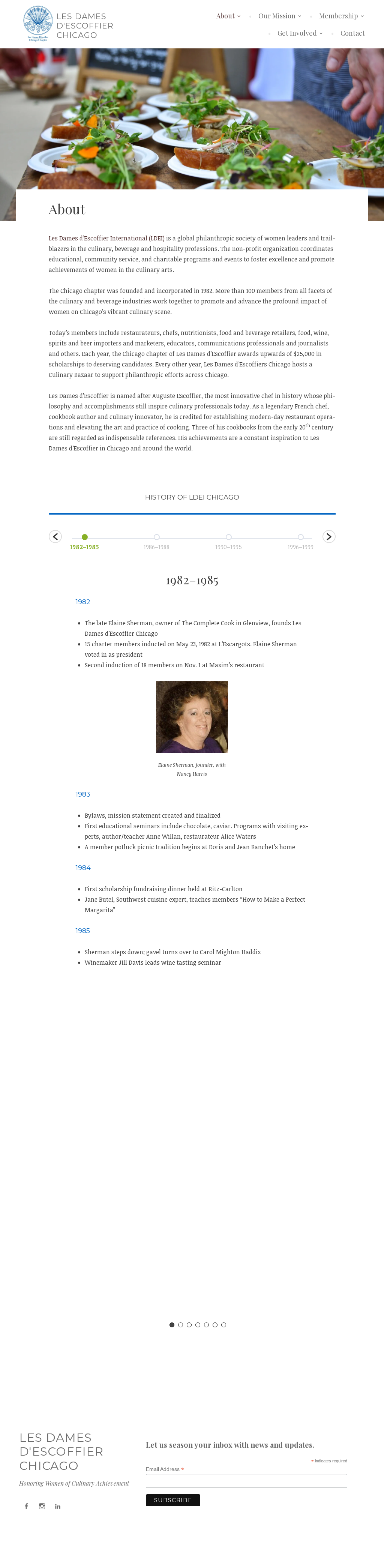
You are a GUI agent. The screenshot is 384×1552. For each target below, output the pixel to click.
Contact (352, 33)
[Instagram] (42, 1506)
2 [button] (180, 1324)
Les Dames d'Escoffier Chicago (85, 26)
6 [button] (215, 1324)
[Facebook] (26, 1506)
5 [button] (206, 1324)
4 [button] (197, 1324)
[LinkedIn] (58, 1506)
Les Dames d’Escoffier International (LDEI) (107, 238)
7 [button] (223, 1324)
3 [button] (189, 1324)
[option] (85, 541)
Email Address (165, 1469)
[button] (55, 536)
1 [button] (172, 1324)
